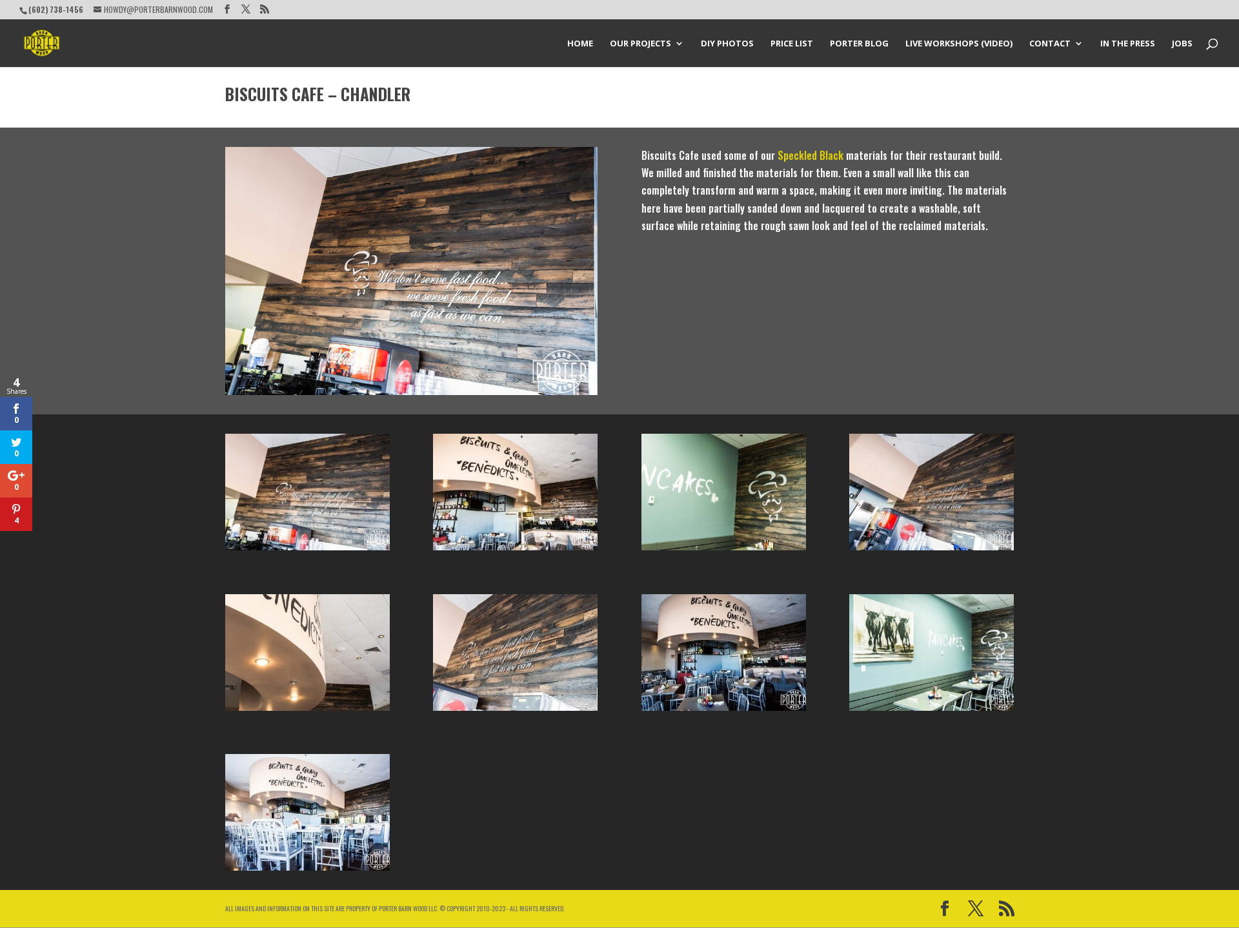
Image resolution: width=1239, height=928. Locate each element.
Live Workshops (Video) (958, 44)
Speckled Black (810, 155)
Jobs (1182, 44)
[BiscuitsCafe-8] (723, 550)
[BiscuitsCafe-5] (515, 550)
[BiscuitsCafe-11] (307, 870)
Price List (792, 44)
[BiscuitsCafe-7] (723, 711)
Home (580, 44)
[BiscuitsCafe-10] (931, 711)
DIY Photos (727, 44)
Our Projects (640, 44)
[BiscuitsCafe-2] (931, 550)
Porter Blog (859, 44)
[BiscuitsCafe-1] (307, 550)
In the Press (1127, 44)
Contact (1050, 44)
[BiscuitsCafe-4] (307, 711)
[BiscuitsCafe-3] (515, 711)
